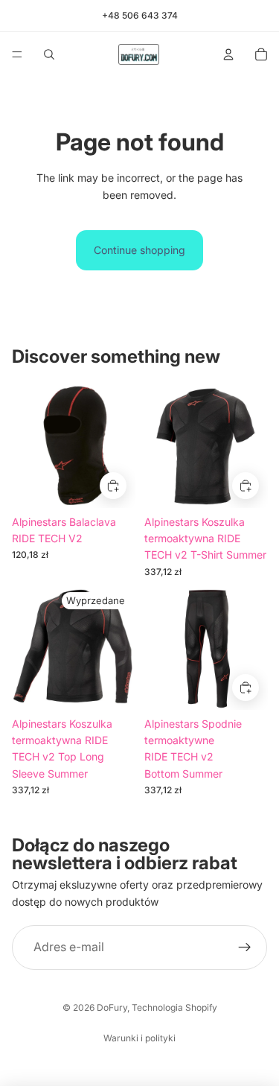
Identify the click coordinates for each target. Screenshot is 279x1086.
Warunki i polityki (139, 1038)
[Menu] (17, 54)
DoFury (112, 1007)
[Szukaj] (49, 54)
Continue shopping (139, 250)
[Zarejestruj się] (244, 947)
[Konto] (228, 54)
